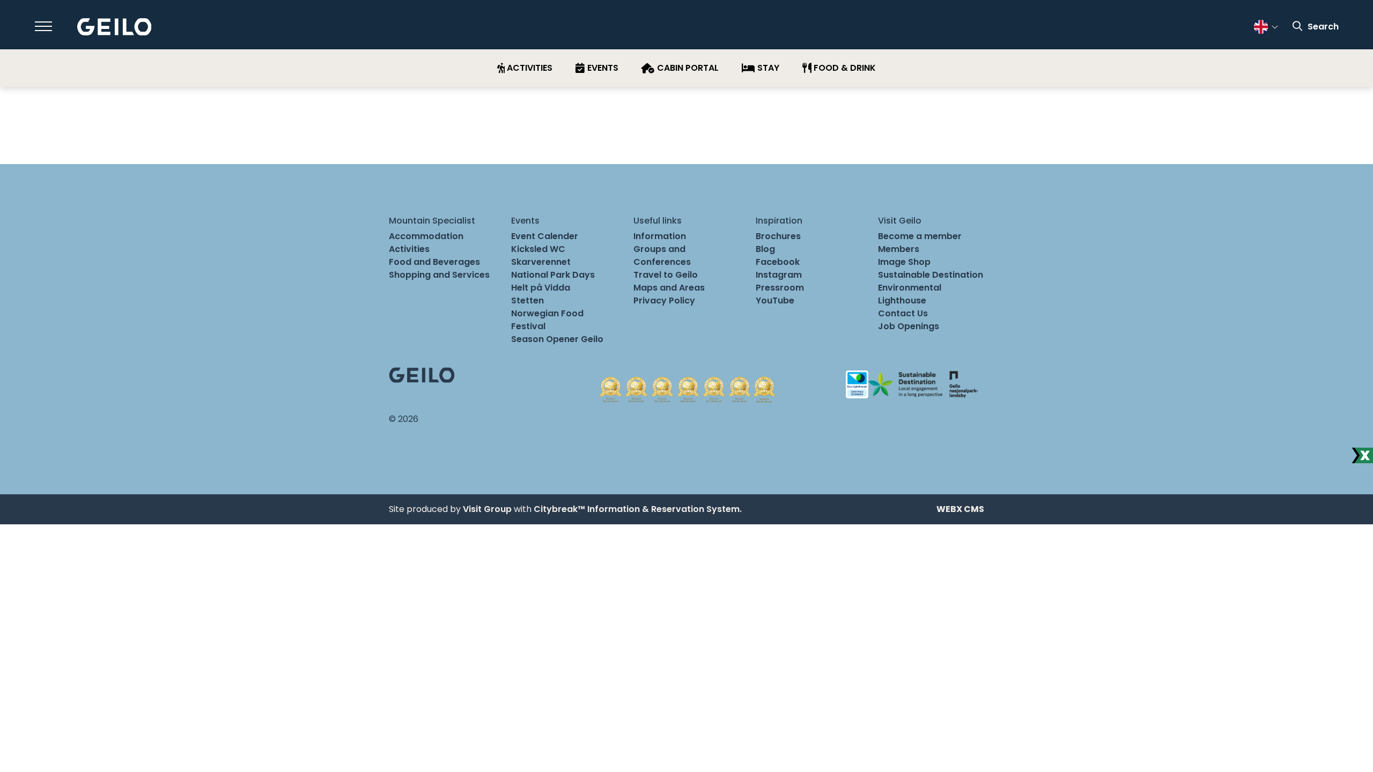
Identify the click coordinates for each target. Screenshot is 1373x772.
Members (898, 249)
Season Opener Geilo (557, 339)
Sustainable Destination (930, 275)
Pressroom (780, 287)
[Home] (114, 27)
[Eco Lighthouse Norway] (857, 383)
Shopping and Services (439, 275)
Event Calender (544, 236)
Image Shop (904, 262)
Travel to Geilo (665, 275)
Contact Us (903, 313)
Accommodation (426, 236)
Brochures (778, 236)
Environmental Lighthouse (909, 294)
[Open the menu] (43, 26)
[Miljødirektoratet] (963, 383)
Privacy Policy (664, 300)
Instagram (779, 275)
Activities (409, 249)
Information (659, 236)
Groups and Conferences (662, 255)
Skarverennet (541, 262)
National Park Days (553, 275)
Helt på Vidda (540, 287)
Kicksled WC (538, 249)
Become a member (920, 236)
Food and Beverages (434, 262)
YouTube (775, 300)
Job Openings (908, 326)
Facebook (778, 262)
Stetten (527, 300)
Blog (765, 249)
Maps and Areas (669, 287)
